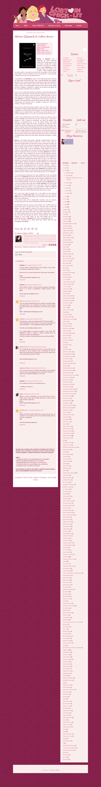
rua (64, 682)
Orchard (65, 624)
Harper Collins (67, 445)
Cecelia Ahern (67, 302)
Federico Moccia (67, 428)
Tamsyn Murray (67, 727)
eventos (65, 424)
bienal (64, 268)
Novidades (80, 61)
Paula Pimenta (66, 638)
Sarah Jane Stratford (69, 689)
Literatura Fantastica (69, 559)
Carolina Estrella (68, 298)
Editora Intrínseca (68, 370)
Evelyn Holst (66, 421)
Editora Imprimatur (68, 368)
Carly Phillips (67, 288)
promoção (66, 650)
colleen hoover (33, 247)
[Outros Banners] (81, 133)
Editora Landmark (68, 377)
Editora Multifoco (68, 384)
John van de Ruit (67, 503)
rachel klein (66, 661)
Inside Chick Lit (67, 60)
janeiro (68, 193)
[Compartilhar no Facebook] (20, 254)
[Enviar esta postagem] (37, 233)
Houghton (66, 456)
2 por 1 (65, 71)
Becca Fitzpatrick (67, 258)
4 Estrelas (66, 219)
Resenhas (66, 58)
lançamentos (66, 526)
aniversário (66, 240)
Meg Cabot (66, 591)
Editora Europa (67, 361)
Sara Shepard (66, 687)
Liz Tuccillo (66, 563)
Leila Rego (66, 547)
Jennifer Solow (67, 487)
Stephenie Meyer (67, 717)
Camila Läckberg (67, 284)
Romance (65, 675)
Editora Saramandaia (68, 405)
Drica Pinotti (66, 344)
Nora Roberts (67, 617)
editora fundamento (68, 363)
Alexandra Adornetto (69, 223)
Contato (79, 25)
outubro (68, 175)
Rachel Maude (67, 664)
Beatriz (22, 394)
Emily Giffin (66, 412)
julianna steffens (68, 505)
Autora (75, 38)
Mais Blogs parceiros (74, 146)
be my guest (66, 256)
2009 (65, 204)
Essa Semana (66, 419)
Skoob (84, 46)
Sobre (25, 25)
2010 (65, 201)
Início (17, 25)
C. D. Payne (65, 279)
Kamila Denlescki (67, 510)
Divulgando (66, 335)
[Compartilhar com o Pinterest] (21, 254)
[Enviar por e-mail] (15, 254)
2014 (65, 168)
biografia (65, 270)
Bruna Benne (66, 277)
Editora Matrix (67, 382)
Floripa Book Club (74, 154)
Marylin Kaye (66, 582)
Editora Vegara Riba (68, 407)
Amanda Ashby (66, 228)
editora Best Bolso (68, 356)
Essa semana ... (67, 65)
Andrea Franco (67, 233)
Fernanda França (67, 431)
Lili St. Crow (66, 549)
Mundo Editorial (67, 603)
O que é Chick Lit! (38, 25)
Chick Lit (65, 307)
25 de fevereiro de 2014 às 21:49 (33, 381)
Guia (64, 440)
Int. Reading (66, 69)
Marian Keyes (66, 580)
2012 (65, 196)
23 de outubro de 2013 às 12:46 (33, 265)
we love (65, 757)
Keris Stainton (67, 519)
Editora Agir (66, 349)
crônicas (65, 321)
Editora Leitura (67, 379)
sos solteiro (66, 713)
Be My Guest (80, 65)
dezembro (68, 173)
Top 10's (65, 67)
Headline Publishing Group (70, 447)
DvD (64, 347)
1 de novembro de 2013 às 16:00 (33, 319)
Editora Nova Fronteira (69, 389)
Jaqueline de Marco (25, 368)
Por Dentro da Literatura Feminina (72, 647)
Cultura (39, 53)
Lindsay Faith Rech (68, 554)
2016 (65, 165)
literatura (66, 556)
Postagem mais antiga (48, 477)
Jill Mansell (66, 491)
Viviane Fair (66, 754)
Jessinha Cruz (23, 410)
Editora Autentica (68, 351)
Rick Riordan (66, 668)
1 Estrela (65, 209)
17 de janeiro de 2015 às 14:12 (36, 410)
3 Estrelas (66, 216)
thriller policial (67, 736)
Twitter (63, 46)
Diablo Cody (66, 330)
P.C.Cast (65, 629)
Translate (67, 127)
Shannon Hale (67, 701)
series (65, 699)
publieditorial (67, 652)
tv (63, 743)
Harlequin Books (67, 442)
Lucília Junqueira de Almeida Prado (72, 573)
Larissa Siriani (67, 529)
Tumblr (80, 46)
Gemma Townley (67, 438)
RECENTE (66, 163)
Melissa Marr (66, 596)
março (67, 190)
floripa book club (68, 433)
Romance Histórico (68, 678)
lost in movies (67, 570)
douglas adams (67, 340)
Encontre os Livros (54, 25)
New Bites (65, 610)
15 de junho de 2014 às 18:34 (31, 394)
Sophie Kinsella (67, 710)
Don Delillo (66, 337)
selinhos (65, 696)
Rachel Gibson (67, 657)
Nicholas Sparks (67, 612)
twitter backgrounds (69, 745)
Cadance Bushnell (68, 282)
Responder (22, 279)
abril (67, 188)
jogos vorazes (67, 496)
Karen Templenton (68, 512)
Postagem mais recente (24, 477)
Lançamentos (81, 60)
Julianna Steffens (22, 233)
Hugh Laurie (66, 459)
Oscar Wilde (66, 626)
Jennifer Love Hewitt (68, 484)
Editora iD (65, 365)
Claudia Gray (66, 314)
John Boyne (66, 498)
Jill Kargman (66, 489)
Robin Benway (66, 673)
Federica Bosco (67, 426)
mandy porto (66, 577)
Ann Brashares (67, 242)
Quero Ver (80, 71)
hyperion (65, 463)
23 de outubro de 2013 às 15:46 (33, 284)
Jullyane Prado (24, 346)
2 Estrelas (66, 212)
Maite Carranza (67, 575)
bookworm (66, 274)
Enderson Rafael (67, 414)
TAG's (83, 163)
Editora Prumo (67, 398)
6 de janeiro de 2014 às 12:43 (38, 368)
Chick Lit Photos (82, 63)
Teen (64, 731)
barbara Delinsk (67, 254)
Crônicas (79, 69)
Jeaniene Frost (67, 480)
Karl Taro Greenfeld (68, 515)
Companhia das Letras (69, 319)
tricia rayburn (67, 741)
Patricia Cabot (67, 631)
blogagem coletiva (68, 272)
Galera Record (41, 247)
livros (65, 561)
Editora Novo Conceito (69, 391)
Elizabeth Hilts (67, 410)
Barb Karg (66, 251)
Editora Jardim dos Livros (70, 375)
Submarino (48, 52)
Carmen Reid (66, 291)
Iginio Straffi (66, 466)
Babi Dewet (66, 249)
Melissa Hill (66, 594)
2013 (65, 170)
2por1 (64, 214)
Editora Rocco (67, 403)
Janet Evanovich (67, 477)
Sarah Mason (66, 692)
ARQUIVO (74, 163)
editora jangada (67, 372)
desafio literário (67, 328)
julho (67, 185)
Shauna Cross (67, 703)
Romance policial (67, 680)
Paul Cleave (66, 633)
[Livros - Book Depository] (67, 76)
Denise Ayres (66, 326)
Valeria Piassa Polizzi (68, 750)
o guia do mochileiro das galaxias (72, 622)
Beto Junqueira (67, 265)
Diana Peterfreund (68, 333)
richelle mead (67, 666)
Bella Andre (66, 263)
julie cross (66, 508)
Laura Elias (66, 531)
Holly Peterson (67, 454)
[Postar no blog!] (17, 254)
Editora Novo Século (68, 393)
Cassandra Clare (67, 300)
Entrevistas (68, 25)
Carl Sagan (66, 286)
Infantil (65, 470)
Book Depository (46, 53)
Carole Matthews (68, 296)
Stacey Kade (66, 715)
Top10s (65, 738)
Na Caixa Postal (67, 63)
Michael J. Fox (66, 598)
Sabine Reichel (67, 685)
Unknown (22, 319)
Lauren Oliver (67, 540)
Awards (65, 247)
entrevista (66, 417)
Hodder (65, 452)
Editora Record (67, 400)
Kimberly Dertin (67, 521)
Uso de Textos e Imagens (69, 748)
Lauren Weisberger (68, 545)
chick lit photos (67, 309)
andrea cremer (67, 230)
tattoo (65, 729)
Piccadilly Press (67, 643)
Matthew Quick (67, 584)
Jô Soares (65, 494)
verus (64, 752)
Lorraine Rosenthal (68, 566)
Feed (72, 46)
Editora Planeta (67, 396)
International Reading (69, 473)
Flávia (21, 301)
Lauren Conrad (67, 535)
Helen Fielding (67, 449)
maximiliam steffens (68, 589)
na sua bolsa (66, 608)
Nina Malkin (66, 615)
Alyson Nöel (66, 226)
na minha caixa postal (68, 605)
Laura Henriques (67, 533)
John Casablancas (68, 501)
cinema (65, 312)
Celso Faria (66, 305)
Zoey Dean (65, 759)
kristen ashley (67, 524)
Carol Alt (65, 293)
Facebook (68, 46)
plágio (65, 645)
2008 (65, 207)
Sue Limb (65, 720)
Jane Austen (66, 475)
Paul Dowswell (67, 636)
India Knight (66, 468)
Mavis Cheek (66, 587)
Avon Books (66, 244)
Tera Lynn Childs (67, 734)
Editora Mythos (67, 386)
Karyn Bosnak (67, 517)
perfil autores (67, 640)
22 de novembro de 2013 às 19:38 (37, 346)
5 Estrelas (25, 247)
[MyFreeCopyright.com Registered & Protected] (67, 132)
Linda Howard (66, 552)
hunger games (67, 461)
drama (64, 342)
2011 (65, 199)
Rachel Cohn (66, 654)
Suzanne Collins (67, 722)
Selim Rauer (66, 694)
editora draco (67, 358)
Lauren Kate (66, 538)
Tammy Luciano (67, 724)
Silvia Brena (66, 708)
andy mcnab (66, 235)
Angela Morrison (67, 237)
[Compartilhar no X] (18, 254)
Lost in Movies (81, 67)
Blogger (57, 770)
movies (65, 601)
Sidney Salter (66, 706)
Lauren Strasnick (68, 542)
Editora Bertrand (68, 354)
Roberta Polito (67, 671)
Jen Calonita (66, 482)
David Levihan (66, 323)
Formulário (43, 462)
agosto (68, 182)
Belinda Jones (66, 261)
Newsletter (76, 46)
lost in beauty (67, 568)
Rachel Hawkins (67, 659)
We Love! (79, 58)
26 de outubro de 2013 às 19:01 (31, 301)
